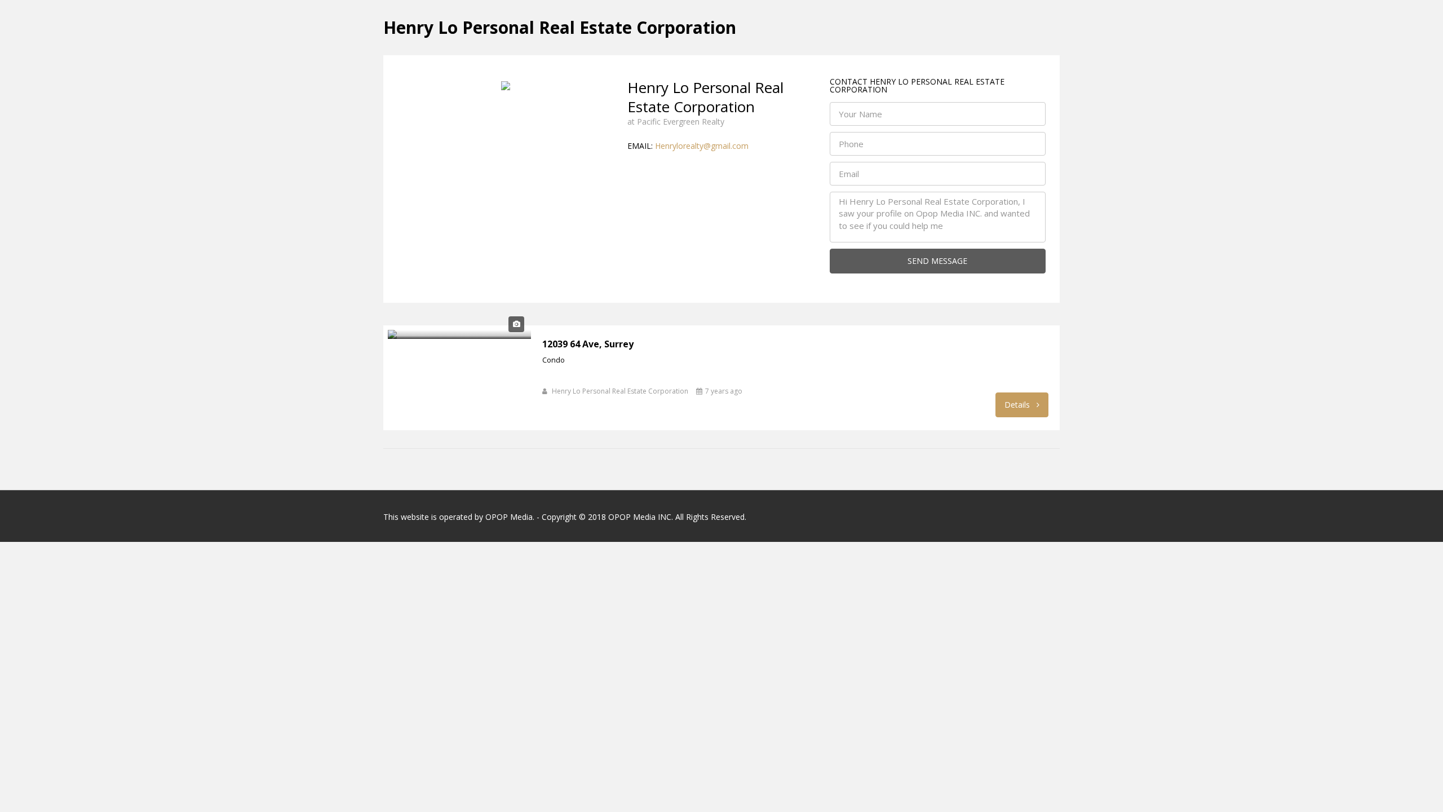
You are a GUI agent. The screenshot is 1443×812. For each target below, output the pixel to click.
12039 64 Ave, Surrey (588, 344)
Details (1018, 404)
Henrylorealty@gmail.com (702, 145)
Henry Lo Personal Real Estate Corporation (620, 391)
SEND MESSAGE (937, 260)
